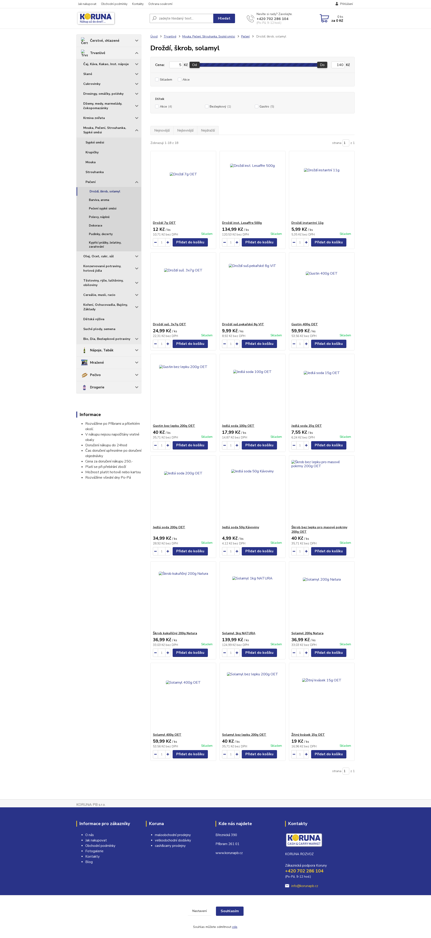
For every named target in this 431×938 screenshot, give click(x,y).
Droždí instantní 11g (307, 223)
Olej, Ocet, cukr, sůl (98, 256)
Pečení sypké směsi (102, 209)
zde (234, 927)
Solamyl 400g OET (167, 735)
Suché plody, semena (99, 329)
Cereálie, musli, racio (99, 295)
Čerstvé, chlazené (104, 40)
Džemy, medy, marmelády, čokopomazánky (102, 105)
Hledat (224, 18)
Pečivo (95, 375)
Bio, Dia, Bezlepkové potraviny (106, 339)
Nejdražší (208, 130)
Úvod (154, 37)
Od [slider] (194, 64)
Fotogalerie (94, 851)
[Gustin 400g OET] (321, 287)
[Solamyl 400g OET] (183, 697)
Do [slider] (322, 64)
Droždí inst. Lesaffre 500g (242, 223)
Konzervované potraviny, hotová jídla (102, 268)
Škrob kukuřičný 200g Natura (175, 633)
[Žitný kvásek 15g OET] (321, 697)
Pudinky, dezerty (101, 234)
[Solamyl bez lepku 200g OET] (252, 697)
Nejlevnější (185, 130)
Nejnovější (162, 130)
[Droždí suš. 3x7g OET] (183, 287)
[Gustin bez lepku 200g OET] (183, 388)
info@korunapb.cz (304, 886)
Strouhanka (95, 172)
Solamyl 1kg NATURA (238, 633)
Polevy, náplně (99, 217)
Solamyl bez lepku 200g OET (244, 735)
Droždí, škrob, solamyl (105, 191)
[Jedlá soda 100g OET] (252, 388)
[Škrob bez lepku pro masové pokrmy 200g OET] (321, 490)
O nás (89, 835)
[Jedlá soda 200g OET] (183, 490)
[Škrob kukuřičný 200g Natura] (183, 596)
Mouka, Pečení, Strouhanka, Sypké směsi (104, 130)
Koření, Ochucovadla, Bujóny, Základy (105, 307)
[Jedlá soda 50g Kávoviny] (252, 490)
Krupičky (92, 152)
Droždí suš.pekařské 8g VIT (243, 324)
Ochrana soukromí (160, 4)
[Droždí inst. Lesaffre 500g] (252, 185)
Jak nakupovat (87, 4)
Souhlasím (230, 911)
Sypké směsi (95, 142)
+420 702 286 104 (272, 18)
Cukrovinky (91, 84)
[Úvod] (111, 18)
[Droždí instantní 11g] (321, 185)
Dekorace (95, 226)
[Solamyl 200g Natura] (321, 596)
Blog (89, 862)
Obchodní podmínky (114, 4)
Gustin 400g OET (304, 324)
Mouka (91, 162)
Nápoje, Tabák (101, 350)
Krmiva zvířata (94, 118)
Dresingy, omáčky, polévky (103, 94)
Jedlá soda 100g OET (238, 426)
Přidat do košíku (190, 242)
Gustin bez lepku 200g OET (174, 426)
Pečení (91, 182)
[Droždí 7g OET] (183, 185)
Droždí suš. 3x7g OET (169, 324)
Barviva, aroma (99, 200)
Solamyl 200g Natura (307, 633)
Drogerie (97, 387)
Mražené (97, 362)
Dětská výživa (93, 319)
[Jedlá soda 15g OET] (321, 388)
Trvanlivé (97, 53)
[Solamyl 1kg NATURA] (252, 596)
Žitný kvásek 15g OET (308, 735)
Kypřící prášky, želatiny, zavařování (105, 245)
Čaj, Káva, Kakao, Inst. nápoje (106, 64)
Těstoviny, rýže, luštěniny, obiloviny (103, 282)
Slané (87, 74)
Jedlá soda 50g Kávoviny (240, 527)
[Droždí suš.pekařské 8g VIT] (252, 287)
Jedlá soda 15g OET (306, 426)
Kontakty (138, 4)
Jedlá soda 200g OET (169, 527)
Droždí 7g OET (164, 223)
